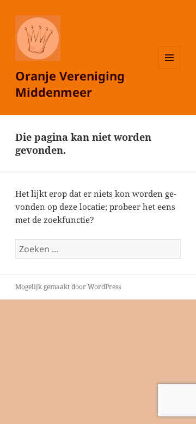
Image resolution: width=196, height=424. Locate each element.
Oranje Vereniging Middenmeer (70, 83)
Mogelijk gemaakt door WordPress (68, 286)
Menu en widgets (169, 68)
